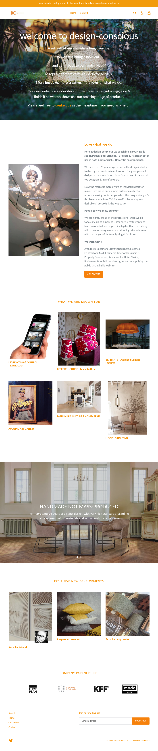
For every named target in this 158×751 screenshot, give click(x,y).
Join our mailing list (89, 713)
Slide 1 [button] (77, 557)
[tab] (77, 557)
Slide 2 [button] (80, 557)
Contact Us (93, 274)
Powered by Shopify (141, 741)
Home (73, 13)
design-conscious (121, 741)
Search (11, 713)
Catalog (84, 13)
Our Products (15, 722)
